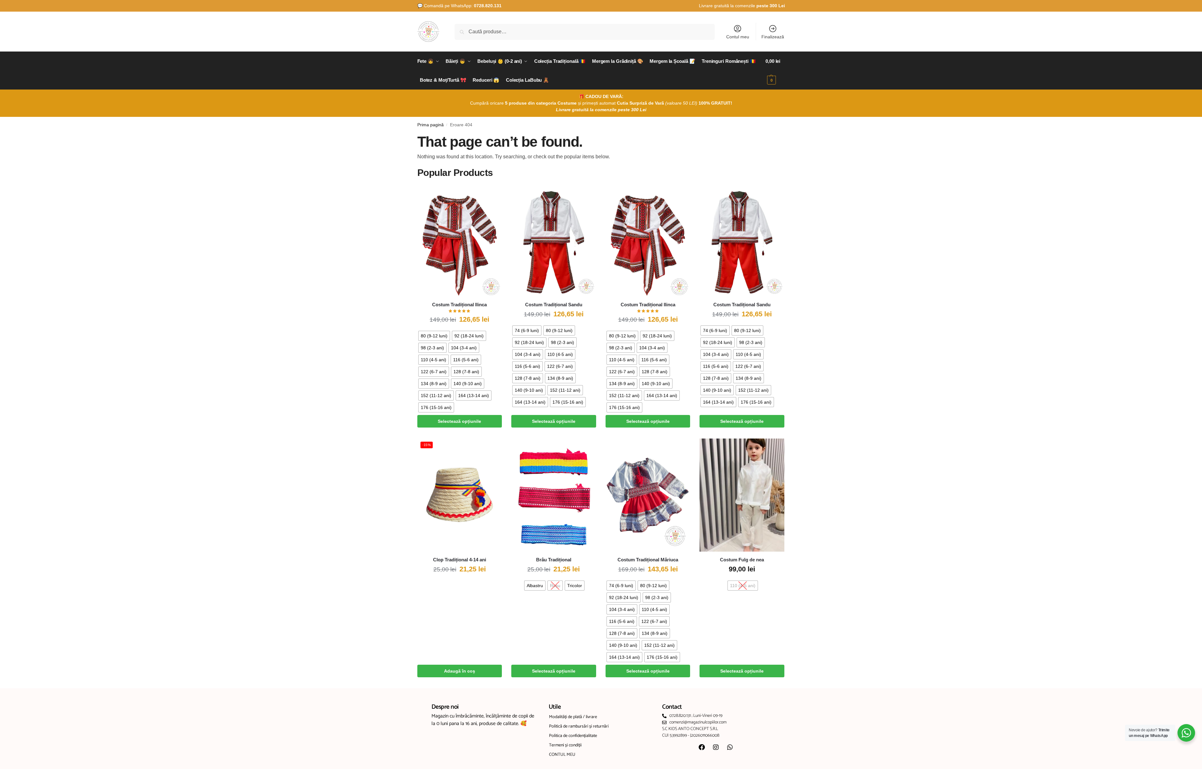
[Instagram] (716, 747)
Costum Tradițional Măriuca (647, 559)
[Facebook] (701, 747)
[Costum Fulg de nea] (742, 495)
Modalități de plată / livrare (573, 717)
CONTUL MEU (562, 754)
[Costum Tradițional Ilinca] (459, 240)
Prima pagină (430, 125)
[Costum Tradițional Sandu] (553, 240)
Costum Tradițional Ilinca (459, 304)
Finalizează (772, 36)
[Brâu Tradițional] (553, 495)
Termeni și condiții (565, 745)
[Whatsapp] (730, 747)
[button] (775, 71)
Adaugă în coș (459, 671)
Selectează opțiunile (459, 421)
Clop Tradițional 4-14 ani (459, 559)
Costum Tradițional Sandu (553, 304)
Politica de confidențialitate (573, 735)
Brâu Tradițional (553, 559)
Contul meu (737, 36)
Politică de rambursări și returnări (579, 726)
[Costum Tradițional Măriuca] (648, 495)
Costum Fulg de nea (742, 559)
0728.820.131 (488, 5)
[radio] (434, 336)
